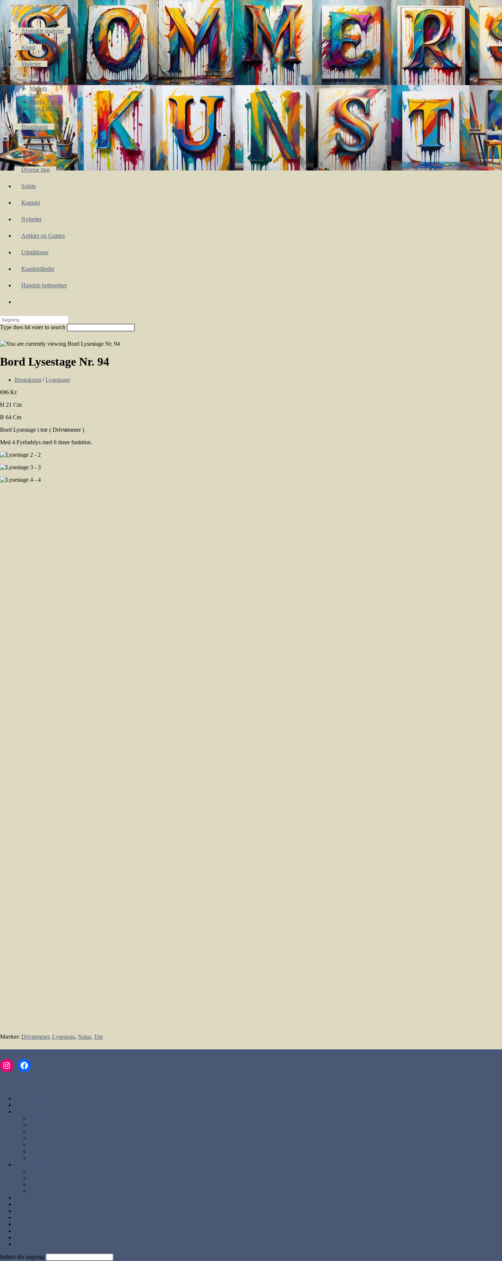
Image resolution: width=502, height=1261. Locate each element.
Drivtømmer (35, 1037)
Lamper (38, 1178)
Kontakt (24, 1211)
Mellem (38, 1131)
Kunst (22, 1105)
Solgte (22, 1204)
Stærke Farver (45, 1145)
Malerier (24, 1112)
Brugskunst (28, 380)
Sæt (33, 1158)
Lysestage (63, 1037)
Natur (84, 1037)
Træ (98, 1037)
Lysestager (58, 380)
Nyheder (25, 1217)
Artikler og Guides (36, 1224)
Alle (34, 1118)
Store (35, 1125)
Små (34, 1138)
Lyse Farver (43, 1151)
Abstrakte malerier (36, 1098)
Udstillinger (28, 1231)
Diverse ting (29, 1197)
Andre (36, 1191)
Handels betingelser (37, 1244)
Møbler (37, 1184)
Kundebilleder (31, 1237)
